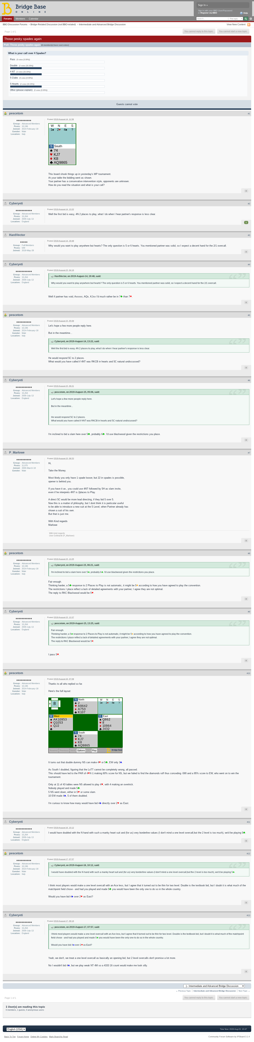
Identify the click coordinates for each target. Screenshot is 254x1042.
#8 (249, 553)
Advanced (250, 19)
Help (245, 13)
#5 (249, 315)
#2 (249, 204)
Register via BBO (208, 13)
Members (20, 18)
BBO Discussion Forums (15, 24)
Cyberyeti (16, 203)
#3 (249, 235)
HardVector (17, 235)
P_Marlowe (17, 452)
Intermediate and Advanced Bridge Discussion (102, 24)
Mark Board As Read (58, 1037)
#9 (249, 612)
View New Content (236, 24)
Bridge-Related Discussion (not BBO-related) (53, 24)
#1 (249, 113)
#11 (248, 822)
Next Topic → (244, 991)
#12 (248, 853)
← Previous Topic (183, 991)
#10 (248, 673)
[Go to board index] (25, 8)
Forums (8, 18)
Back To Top (10, 1037)
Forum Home (23, 1037)
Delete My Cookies (39, 1037)
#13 (248, 915)
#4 (249, 264)
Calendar (33, 18)
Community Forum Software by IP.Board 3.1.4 (229, 1037)
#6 (249, 380)
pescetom (16, 113)
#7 (249, 453)
